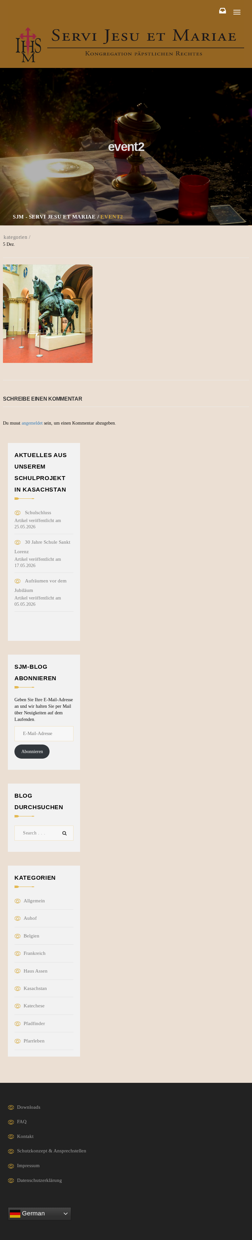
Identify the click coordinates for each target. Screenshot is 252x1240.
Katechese (34, 1005)
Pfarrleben (34, 1040)
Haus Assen (36, 971)
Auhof (30, 918)
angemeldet (32, 423)
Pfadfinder (34, 1023)
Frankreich (35, 953)
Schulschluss (38, 512)
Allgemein (34, 900)
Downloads (28, 1107)
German (32, 1213)
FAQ (22, 1121)
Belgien (31, 935)
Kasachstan (35, 988)
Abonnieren (32, 751)
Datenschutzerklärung (39, 1180)
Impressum (28, 1165)
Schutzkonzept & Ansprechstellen (51, 1150)
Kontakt (25, 1136)
